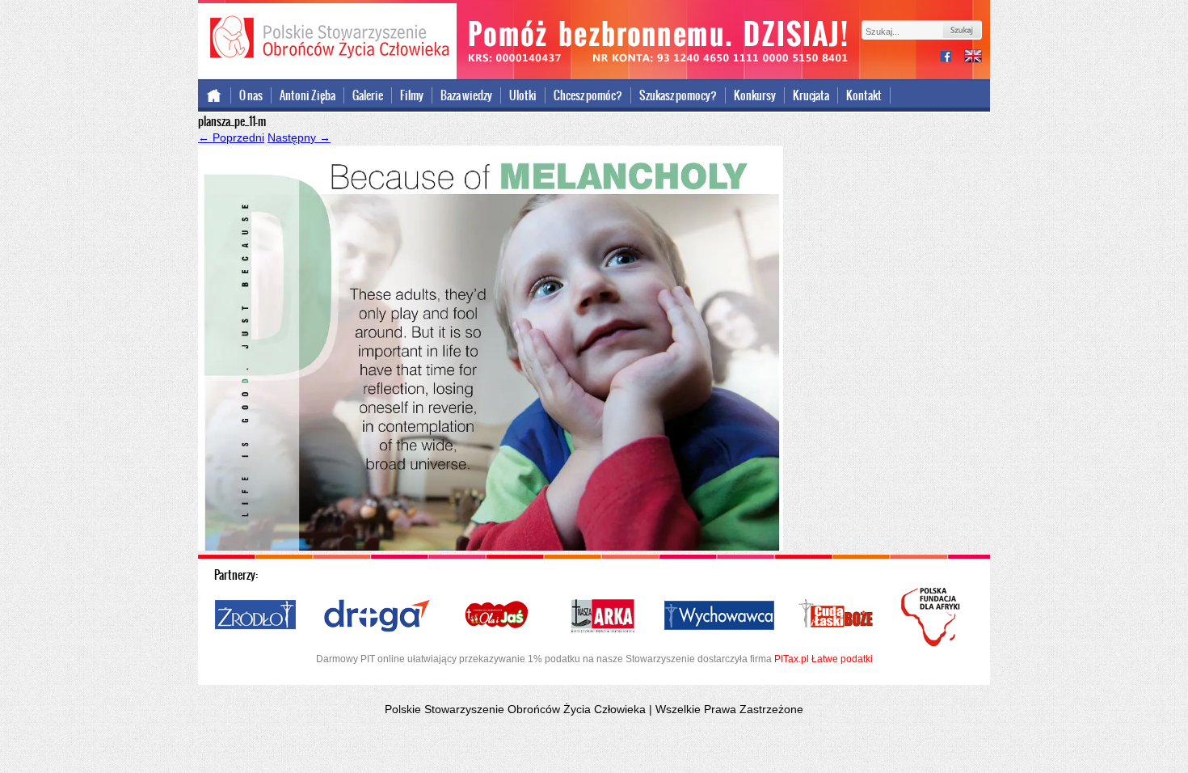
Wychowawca (719, 616)
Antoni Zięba (307, 95)
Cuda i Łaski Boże (836, 616)
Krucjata (811, 95)
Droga (377, 616)
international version (973, 58)
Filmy (411, 95)
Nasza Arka (602, 616)
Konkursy (755, 95)
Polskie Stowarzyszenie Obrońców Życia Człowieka (327, 39)
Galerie (367, 95)
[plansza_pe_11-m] (490, 546)
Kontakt (864, 95)
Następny (299, 137)
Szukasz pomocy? (678, 95)
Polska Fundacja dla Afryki (933, 617)
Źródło (256, 616)
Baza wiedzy (466, 95)
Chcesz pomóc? (588, 95)
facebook (952, 58)
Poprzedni (231, 137)
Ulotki (523, 95)
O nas (251, 95)
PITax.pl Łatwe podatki (823, 659)
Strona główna (214, 95)
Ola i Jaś (498, 616)
